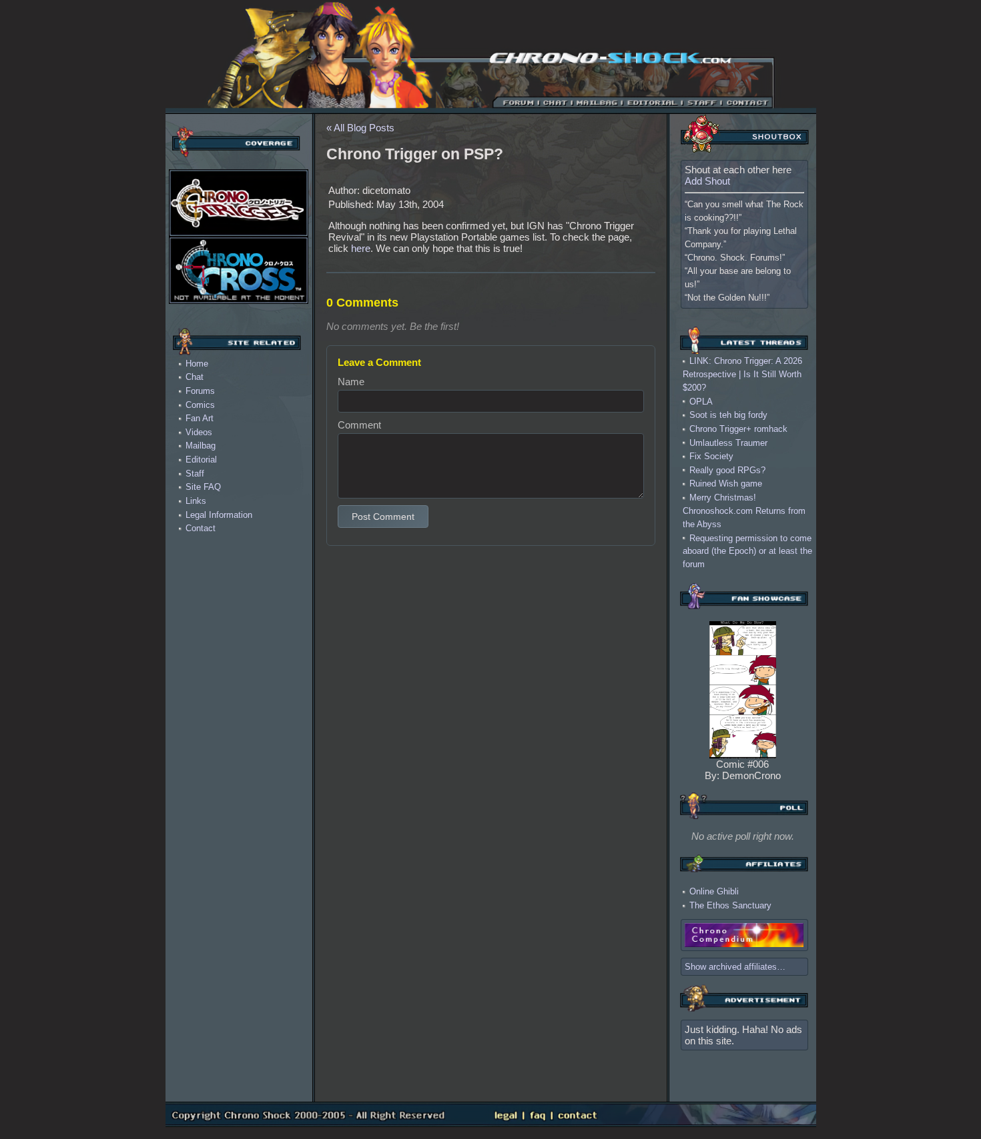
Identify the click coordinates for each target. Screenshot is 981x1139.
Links (196, 501)
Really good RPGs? (727, 470)
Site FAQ (203, 487)
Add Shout (707, 181)
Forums (200, 391)
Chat (195, 377)
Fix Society (711, 456)
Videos (199, 432)
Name (351, 381)
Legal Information (219, 515)
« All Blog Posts (360, 127)
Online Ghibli (714, 891)
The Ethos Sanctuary (730, 905)
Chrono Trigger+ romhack (738, 429)
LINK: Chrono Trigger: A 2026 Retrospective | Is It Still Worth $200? (742, 374)
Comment (359, 425)
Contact (201, 528)
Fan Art (200, 418)
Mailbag (201, 446)
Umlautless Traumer (728, 442)
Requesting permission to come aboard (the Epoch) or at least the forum (747, 551)
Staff (195, 474)
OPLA (701, 401)
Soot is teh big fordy (728, 415)
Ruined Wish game (725, 484)
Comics (200, 405)
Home (197, 364)
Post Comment (383, 516)
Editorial (201, 460)
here (360, 248)
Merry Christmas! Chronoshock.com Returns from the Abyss (744, 511)
